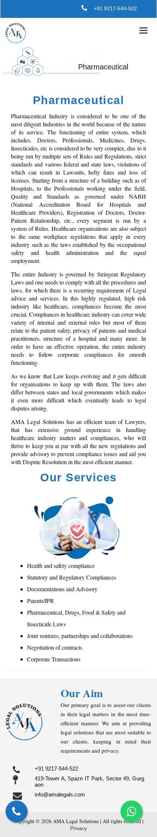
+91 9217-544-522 (115, 8)
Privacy (78, 828)
